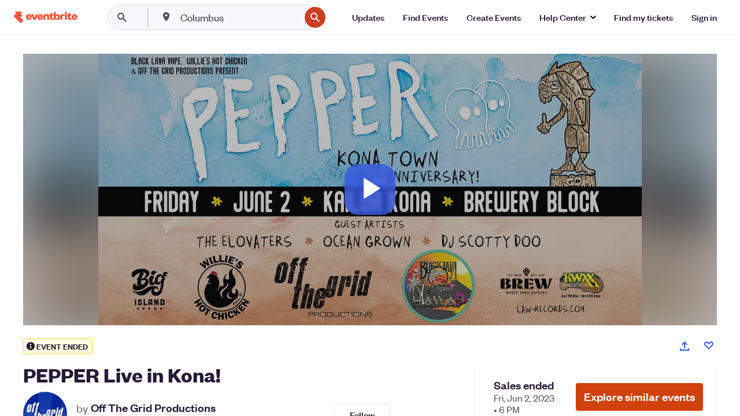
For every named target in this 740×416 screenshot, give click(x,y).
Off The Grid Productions (153, 408)
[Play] (370, 189)
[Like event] (709, 345)
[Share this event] (684, 346)
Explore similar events (639, 396)
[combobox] (239, 17)
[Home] (45, 17)
